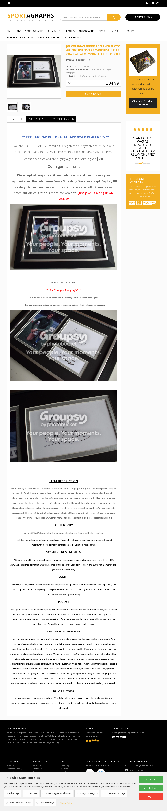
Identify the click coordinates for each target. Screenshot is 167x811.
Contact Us (37, 769)
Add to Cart (94, 94)
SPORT (102, 31)
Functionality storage (115, 793)
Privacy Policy (66, 803)
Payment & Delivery (14, 769)
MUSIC (115, 31)
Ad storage (14, 793)
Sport (30, 16)
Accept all (150, 779)
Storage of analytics (88, 793)
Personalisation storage (20, 802)
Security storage (47, 802)
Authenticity (72, 37)
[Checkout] (157, 3)
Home (8, 31)
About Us (10, 765)
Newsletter (64, 769)
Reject (151, 796)
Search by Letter (49, 37)
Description (16, 119)
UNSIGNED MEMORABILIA (19, 37)
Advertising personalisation (58, 793)
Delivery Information (61, 119)
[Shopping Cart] (153, 3)
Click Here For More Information (142, 103)
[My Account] (148, 3)
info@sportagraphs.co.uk (137, 770)
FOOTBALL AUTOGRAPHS (80, 31)
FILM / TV (128, 31)
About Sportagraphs (30, 31)
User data (32, 793)
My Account (37, 765)
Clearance (54, 31)
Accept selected (151, 788)
